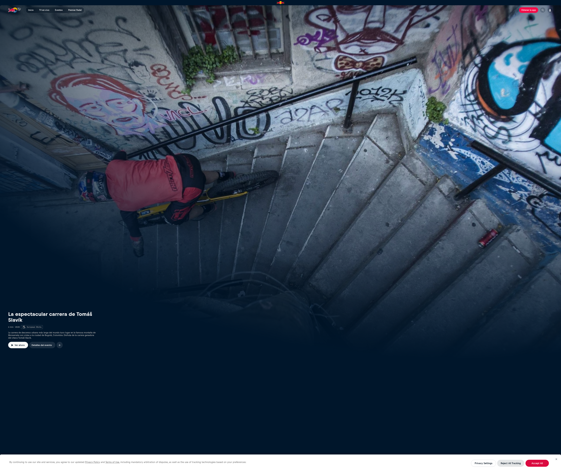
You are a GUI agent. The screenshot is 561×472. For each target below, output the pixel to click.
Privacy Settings (483, 463)
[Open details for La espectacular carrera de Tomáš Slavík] (280, 182)
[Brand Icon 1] (280, 2)
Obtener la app (528, 10)
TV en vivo (44, 10)
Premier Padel (75, 10)
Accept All (537, 463)
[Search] (543, 10)
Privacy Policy (92, 462)
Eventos (59, 10)
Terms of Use (112, 462)
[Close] (556, 459)
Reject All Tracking (511, 463)
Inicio (31, 10)
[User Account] (550, 10)
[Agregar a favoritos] (60, 345)
